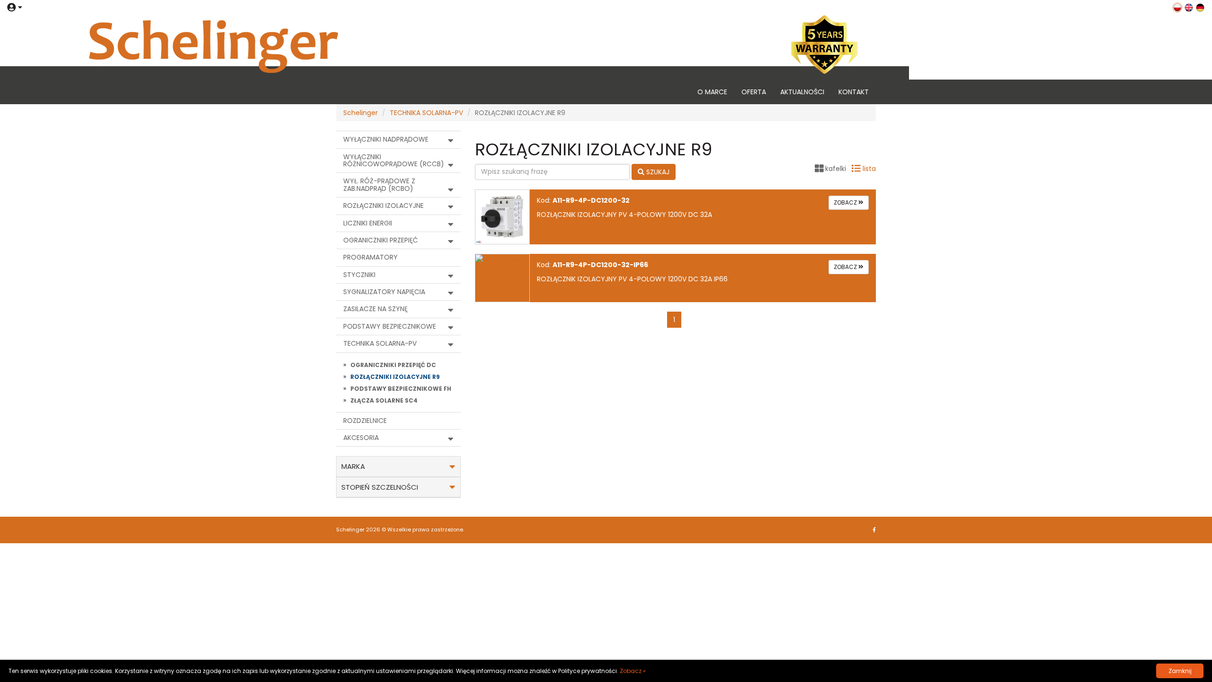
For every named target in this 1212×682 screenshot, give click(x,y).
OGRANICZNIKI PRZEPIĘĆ (380, 240)
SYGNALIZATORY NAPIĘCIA (384, 291)
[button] (14, 7)
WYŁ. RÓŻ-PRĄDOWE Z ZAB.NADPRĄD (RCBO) (379, 184)
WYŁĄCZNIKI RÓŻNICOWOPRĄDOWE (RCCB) (393, 160)
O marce (712, 92)
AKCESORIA (361, 437)
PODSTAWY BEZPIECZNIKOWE (389, 326)
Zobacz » (633, 671)
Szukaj (656, 172)
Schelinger (360, 112)
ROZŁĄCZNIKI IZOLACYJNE (383, 205)
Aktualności (802, 92)
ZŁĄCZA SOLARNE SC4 (384, 400)
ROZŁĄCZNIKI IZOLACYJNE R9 (395, 377)
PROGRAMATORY (370, 257)
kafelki (835, 168)
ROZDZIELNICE (365, 420)
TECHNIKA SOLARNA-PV (426, 112)
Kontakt (853, 92)
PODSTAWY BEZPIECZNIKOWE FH (400, 389)
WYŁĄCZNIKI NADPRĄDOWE (385, 139)
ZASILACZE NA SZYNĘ (375, 309)
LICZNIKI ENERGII (367, 223)
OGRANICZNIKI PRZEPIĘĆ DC (393, 365)
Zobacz (846, 202)
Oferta (753, 92)
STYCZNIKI (359, 274)
